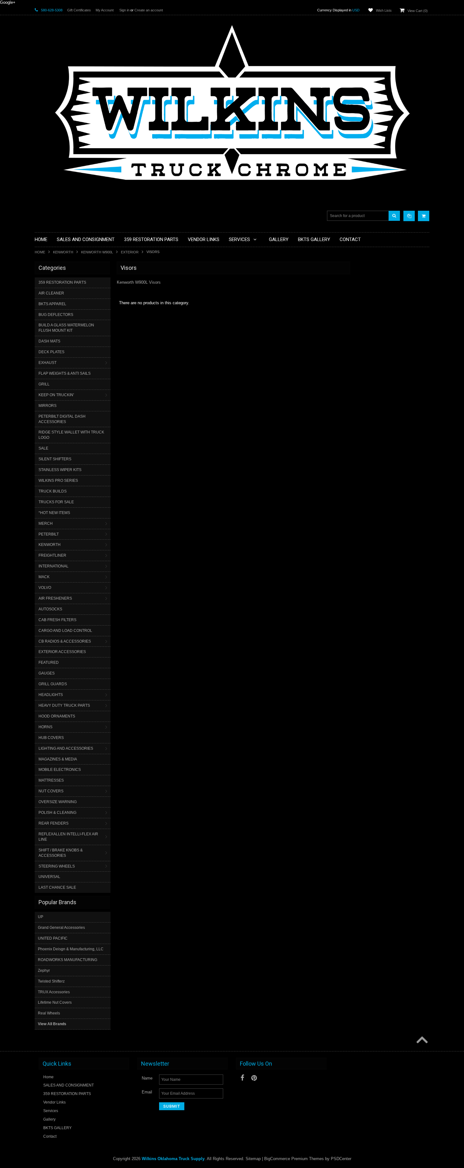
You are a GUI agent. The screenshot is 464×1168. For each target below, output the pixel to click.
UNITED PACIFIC (53, 938)
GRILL (44, 384)
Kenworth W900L (97, 252)
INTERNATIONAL (53, 566)
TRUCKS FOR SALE (56, 502)
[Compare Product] (409, 216)
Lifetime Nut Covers (55, 1002)
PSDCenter (341, 1158)
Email (147, 1092)
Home (40, 252)
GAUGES (47, 673)
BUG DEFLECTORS (56, 314)
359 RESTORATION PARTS (62, 282)
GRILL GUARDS (53, 684)
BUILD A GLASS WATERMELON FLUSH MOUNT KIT (66, 328)
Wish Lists (384, 10)
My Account (105, 10)
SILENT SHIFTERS (55, 459)
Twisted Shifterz (51, 981)
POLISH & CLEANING (57, 812)
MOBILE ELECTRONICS (60, 769)
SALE (43, 448)
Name (147, 1078)
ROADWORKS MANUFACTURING (67, 960)
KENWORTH (63, 252)
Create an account (148, 10)
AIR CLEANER (51, 293)
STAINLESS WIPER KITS (60, 470)
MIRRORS (48, 405)
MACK (44, 577)
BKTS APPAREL (52, 304)
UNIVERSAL (49, 876)
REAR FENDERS (53, 823)
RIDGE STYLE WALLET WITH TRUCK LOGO (71, 435)
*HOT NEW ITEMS (54, 513)
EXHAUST (48, 362)
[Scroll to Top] (421, 1040)
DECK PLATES (51, 352)
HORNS (45, 727)
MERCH (46, 523)
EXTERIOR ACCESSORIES (62, 652)
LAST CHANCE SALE (57, 887)
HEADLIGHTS (51, 695)
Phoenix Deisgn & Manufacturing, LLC (71, 949)
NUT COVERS (51, 791)
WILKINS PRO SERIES (58, 480)
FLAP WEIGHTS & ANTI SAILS (65, 373)
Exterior (130, 252)
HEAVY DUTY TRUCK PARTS (64, 705)
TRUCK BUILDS (53, 491)
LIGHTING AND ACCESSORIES (66, 748)
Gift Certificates (79, 10)
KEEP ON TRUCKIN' (56, 395)
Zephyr (44, 970)
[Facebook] (242, 1077)
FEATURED (49, 662)
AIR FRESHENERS (55, 598)
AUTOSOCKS (50, 609)
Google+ (7, 2)
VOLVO (45, 587)
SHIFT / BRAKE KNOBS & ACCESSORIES (61, 853)
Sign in (124, 10)
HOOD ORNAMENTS (57, 716)
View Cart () (417, 11)
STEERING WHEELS (57, 866)
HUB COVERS (51, 737)
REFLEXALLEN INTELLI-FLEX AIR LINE (68, 837)
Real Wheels (49, 1013)
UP (40, 917)
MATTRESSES (51, 780)
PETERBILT (49, 534)
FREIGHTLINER (52, 555)
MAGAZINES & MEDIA (58, 759)
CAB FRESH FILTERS (57, 620)
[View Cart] (423, 216)
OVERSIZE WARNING (58, 802)
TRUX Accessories (54, 992)
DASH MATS (49, 341)
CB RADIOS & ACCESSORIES (65, 641)
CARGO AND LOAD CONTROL (65, 630)
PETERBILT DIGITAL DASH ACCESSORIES (62, 419)
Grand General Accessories (61, 927)
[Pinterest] (254, 1077)
